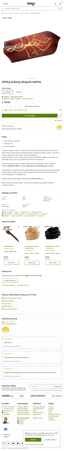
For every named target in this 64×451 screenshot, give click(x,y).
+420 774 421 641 (9, 406)
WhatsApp (7, 414)
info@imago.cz (8, 410)
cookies (39, 433)
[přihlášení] (55, 4)
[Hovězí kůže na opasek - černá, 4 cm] (52, 245)
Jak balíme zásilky (22, 410)
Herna (50, 410)
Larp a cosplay (9, 13)
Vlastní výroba (8, 306)
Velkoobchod (37, 414)
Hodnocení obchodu (54, 414)
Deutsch (21, 423)
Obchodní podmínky (39, 406)
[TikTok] (22, 443)
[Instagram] (8, 443)
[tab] (28, 78)
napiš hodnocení (11, 280)
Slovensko (22, 420)
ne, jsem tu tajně (50, 439)
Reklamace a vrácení (23, 412)
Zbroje (17, 13)
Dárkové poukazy (53, 416)
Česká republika (24, 418)
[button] (32, 137)
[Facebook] (4, 443)
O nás (50, 412)
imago (4, 199)
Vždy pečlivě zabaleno (10, 309)
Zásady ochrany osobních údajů (34, 444)
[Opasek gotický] (11, 245)
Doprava (19, 408)
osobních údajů (58, 390)
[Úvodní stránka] (2, 13)
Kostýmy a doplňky (20, 214)
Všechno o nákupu (22, 406)
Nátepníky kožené (35, 13)
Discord (6, 412)
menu (6, 4)
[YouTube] (18, 443)
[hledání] (60, 8)
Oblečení (6, 215)
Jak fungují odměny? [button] (23, 285)
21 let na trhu (7, 303)
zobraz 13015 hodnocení (9, 324)
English (21, 421)
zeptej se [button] (59, 120)
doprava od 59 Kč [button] (27, 98)
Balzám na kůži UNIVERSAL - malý (18, 110)
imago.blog (51, 420)
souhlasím (33, 439)
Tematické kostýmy (33, 214)
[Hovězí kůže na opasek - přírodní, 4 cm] (32, 245)
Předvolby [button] (51, 435)
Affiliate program (38, 418)
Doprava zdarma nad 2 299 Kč (13, 298)
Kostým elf (44, 214)
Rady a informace (38, 412)
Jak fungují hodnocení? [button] (8, 285)
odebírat (56, 386)
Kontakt (50, 406)
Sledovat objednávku (23, 414)
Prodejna (51, 408)
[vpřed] (60, 46)
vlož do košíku (31, 115)
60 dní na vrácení (9, 301)
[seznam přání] (60, 115)
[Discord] (13, 443)
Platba (25, 408)
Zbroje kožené (24, 13)
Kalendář (51, 418)
